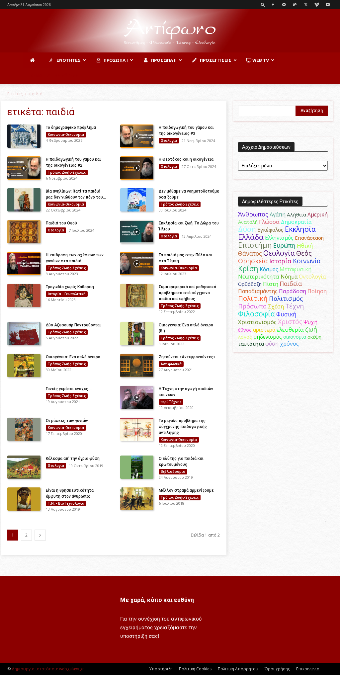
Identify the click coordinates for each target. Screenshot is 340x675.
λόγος (245, 336)
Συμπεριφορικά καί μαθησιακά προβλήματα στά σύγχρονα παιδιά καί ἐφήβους (187, 293)
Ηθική (305, 245)
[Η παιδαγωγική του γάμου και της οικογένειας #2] (24, 168)
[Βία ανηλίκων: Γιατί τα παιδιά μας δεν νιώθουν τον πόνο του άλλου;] (24, 199)
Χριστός (290, 321)
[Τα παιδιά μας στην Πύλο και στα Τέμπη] (136, 263)
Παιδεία (291, 284)
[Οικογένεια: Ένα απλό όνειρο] (24, 365)
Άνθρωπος (253, 214)
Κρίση (248, 268)
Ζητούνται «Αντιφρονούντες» (187, 357)
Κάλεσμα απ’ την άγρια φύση (73, 458)
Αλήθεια (296, 214)
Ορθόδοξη (250, 284)
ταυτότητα (251, 343)
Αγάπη (278, 214)
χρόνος (289, 343)
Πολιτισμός (286, 298)
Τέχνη (294, 305)
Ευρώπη (284, 245)
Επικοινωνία (307, 669)
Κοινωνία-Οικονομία (66, 134)
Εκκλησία (300, 229)
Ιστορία (280, 261)
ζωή (311, 329)
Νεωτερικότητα (258, 276)
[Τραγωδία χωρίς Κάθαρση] (24, 295)
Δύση (247, 229)
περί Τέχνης (171, 401)
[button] (263, 4)
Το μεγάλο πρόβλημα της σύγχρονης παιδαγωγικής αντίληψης (183, 426)
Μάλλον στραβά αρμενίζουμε (186, 490)
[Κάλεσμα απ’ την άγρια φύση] (24, 467)
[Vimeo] (317, 4)
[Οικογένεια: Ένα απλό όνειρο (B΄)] (136, 333)
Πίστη (270, 284)
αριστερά (264, 329)
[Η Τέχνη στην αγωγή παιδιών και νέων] (136, 397)
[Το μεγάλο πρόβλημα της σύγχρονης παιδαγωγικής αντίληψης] (136, 429)
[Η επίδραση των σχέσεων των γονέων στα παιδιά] (24, 263)
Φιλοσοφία (256, 313)
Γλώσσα (269, 221)
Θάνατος (250, 253)
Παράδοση (292, 291)
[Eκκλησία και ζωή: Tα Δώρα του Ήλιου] (136, 231)
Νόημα (289, 276)
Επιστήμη (255, 245)
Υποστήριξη (161, 669)
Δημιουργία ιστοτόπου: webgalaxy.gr (48, 669)
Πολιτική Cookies (195, 669)
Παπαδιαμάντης (258, 291)
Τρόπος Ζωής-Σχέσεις (67, 172)
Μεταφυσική (295, 269)
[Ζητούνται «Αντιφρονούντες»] (136, 365)
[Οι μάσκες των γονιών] (24, 429)
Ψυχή (310, 322)
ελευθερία (290, 329)
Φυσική (286, 314)
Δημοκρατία (296, 221)
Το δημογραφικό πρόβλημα (71, 127)
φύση (272, 343)
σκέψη (314, 336)
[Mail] (284, 4)
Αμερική (317, 214)
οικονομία (294, 336)
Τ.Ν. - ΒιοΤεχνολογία (66, 503)
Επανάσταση (309, 237)
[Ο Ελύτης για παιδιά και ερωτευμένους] (136, 467)
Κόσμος (269, 269)
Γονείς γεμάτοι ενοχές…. (69, 388)
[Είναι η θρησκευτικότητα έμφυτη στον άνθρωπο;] (24, 499)
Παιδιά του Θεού (61, 223)
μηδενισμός (267, 336)
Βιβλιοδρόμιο (173, 471)
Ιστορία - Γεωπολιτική (67, 294)
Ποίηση (317, 291)
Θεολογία (169, 140)
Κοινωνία (307, 260)
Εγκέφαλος (270, 229)
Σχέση (276, 306)
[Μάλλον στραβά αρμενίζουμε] (136, 498)
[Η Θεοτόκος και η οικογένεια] (136, 168)
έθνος (245, 329)
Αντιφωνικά (171, 364)
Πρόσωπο (252, 306)
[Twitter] (306, 4)
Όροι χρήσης (277, 669)
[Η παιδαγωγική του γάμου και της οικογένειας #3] (136, 136)
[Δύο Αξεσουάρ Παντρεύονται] (24, 333)
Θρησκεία (253, 260)
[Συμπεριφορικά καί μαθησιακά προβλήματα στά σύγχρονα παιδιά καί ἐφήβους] (136, 295)
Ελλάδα (251, 237)
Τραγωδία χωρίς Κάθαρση (70, 287)
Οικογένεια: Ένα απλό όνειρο (73, 357)
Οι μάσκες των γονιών (67, 420)
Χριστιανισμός (257, 322)
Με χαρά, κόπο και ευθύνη (157, 599)
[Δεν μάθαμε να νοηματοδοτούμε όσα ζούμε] (136, 199)
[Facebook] (273, 4)
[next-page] (40, 535)
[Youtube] (328, 4)
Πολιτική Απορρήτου (238, 669)
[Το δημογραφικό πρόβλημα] (24, 136)
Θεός (304, 253)
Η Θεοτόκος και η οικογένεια (186, 159)
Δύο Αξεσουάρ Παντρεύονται (74, 325)
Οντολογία (312, 276)
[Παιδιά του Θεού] (24, 231)
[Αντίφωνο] (170, 31)
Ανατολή (248, 221)
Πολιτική (253, 298)
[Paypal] (295, 4)
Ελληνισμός (279, 237)
